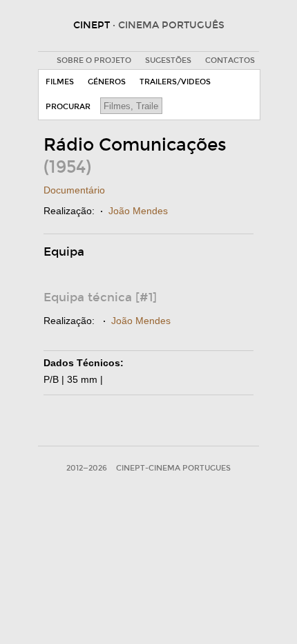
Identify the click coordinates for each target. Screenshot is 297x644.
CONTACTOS (230, 60)
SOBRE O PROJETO (94, 60)
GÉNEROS (107, 81)
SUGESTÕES (168, 60)
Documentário (74, 190)
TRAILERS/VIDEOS (175, 81)
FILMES (60, 81)
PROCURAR (68, 106)
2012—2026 (86, 468)
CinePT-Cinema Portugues (173, 468)
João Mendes (138, 210)
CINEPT (148, 25)
